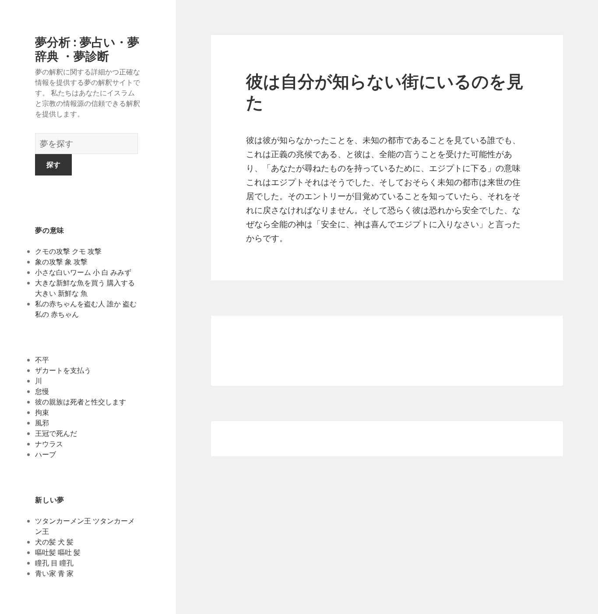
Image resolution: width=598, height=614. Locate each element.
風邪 (42, 423)
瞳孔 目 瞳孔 (54, 563)
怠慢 (42, 391)
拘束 (42, 412)
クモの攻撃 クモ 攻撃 (68, 251)
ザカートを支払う (63, 370)
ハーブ (45, 454)
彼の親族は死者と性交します (80, 402)
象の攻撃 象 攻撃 (61, 262)
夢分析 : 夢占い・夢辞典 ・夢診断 (87, 49)
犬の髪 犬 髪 (54, 542)
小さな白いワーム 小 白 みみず (83, 272)
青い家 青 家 (54, 573)
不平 (42, 360)
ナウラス (49, 444)
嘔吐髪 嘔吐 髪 (58, 552)
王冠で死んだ (56, 433)
